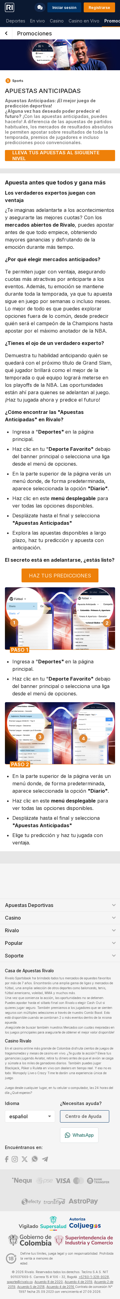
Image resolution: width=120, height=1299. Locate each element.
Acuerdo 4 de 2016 (60, 1287)
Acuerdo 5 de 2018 (31, 1287)
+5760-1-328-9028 (94, 1277)
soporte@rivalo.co (20, 1282)
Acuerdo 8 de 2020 (48, 1282)
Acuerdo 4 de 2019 (78, 1282)
